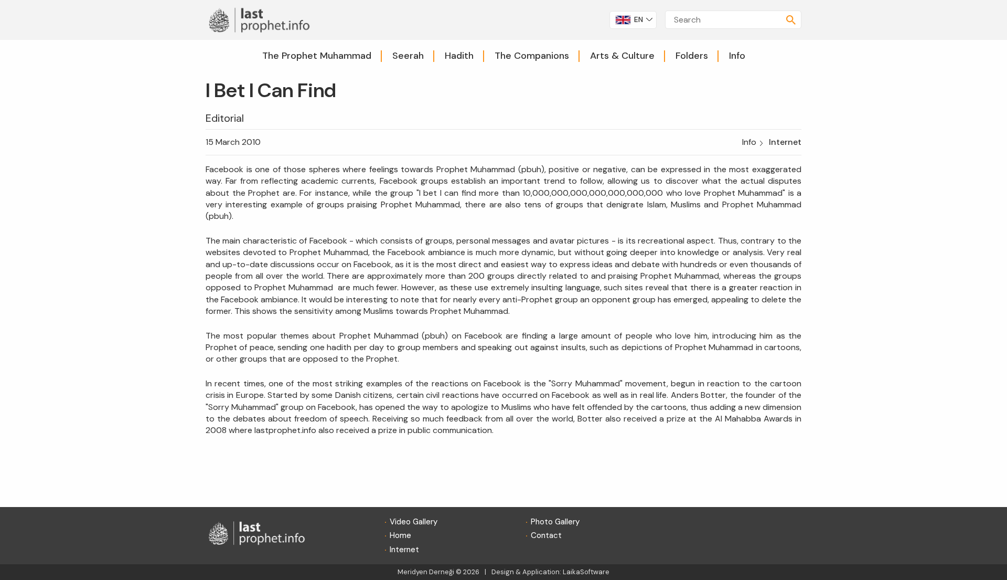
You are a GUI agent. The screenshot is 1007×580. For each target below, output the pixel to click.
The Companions (532, 55)
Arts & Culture (622, 55)
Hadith (459, 55)
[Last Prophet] (263, 19)
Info (737, 55)
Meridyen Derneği (426, 571)
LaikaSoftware (586, 571)
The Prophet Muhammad (316, 55)
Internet (785, 141)
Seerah (408, 55)
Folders (692, 55)
